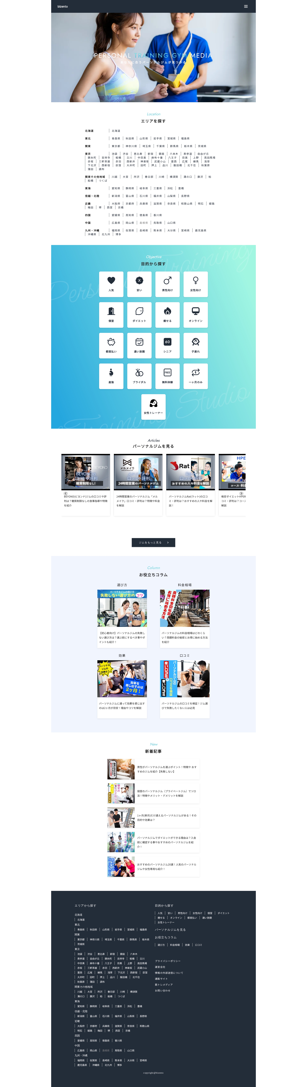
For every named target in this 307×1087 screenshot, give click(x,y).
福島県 (185, 138)
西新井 (131, 161)
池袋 (115, 154)
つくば (103, 180)
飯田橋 (177, 165)
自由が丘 (203, 154)
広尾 (185, 161)
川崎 (162, 177)
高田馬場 (210, 157)
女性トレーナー (166, 922)
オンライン (176, 917)
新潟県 (116, 196)
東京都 (116, 146)
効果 (187, 944)
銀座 (162, 154)
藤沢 (200, 177)
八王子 (172, 157)
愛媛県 (116, 215)
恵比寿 (138, 154)
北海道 (116, 131)
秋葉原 (205, 165)
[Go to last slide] (65, 493)
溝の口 (188, 177)
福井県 (158, 196)
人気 (160, 913)
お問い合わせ (162, 990)
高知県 (130, 215)
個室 (210, 913)
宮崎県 (185, 230)
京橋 (121, 207)
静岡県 (130, 188)
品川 (165, 165)
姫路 (212, 203)
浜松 (170, 188)
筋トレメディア (164, 984)
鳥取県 (158, 223)
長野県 (185, 196)
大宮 (126, 177)
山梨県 (171, 196)
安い (170, 913)
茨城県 (202, 146)
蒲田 (91, 169)
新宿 (151, 154)
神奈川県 (131, 146)
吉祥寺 (106, 157)
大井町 (131, 165)
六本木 (174, 154)
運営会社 (160, 966)
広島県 (116, 223)
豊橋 (181, 188)
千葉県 (160, 146)
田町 (143, 165)
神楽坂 (145, 161)
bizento (63, 6)
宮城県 (171, 138)
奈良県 (171, 203)
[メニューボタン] (245, 6)
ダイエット (224, 913)
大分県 (171, 230)
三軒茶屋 (104, 161)
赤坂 (91, 161)
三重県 (158, 188)
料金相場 (175, 944)
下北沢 (92, 165)
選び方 (161, 944)
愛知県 (116, 188)
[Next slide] (241, 493)
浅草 (207, 161)
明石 (201, 203)
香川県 (158, 215)
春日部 (149, 177)
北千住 (191, 165)
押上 (154, 165)
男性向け (182, 913)
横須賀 (174, 177)
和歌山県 (187, 203)
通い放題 (207, 917)
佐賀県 (130, 230)
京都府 (130, 203)
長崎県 (144, 230)
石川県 (144, 196)
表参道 (188, 154)
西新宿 (106, 165)
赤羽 (118, 161)
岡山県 (130, 223)
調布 (102, 169)
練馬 (196, 161)
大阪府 (116, 203)
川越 (115, 177)
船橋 (91, 180)
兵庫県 (144, 203)
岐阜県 (144, 188)
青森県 (116, 138)
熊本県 (158, 230)
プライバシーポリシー (168, 961)
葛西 (174, 161)
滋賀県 (158, 203)
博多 (118, 234)
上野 (196, 157)
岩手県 (158, 138)
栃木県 (188, 146)
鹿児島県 (201, 230)
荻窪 (118, 165)
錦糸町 (92, 157)
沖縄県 (92, 234)
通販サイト (161, 978)
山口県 (171, 223)
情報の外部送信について (169, 972)
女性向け (197, 913)
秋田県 (130, 138)
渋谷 (126, 154)
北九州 (106, 234)
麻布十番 (157, 157)
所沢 (137, 177)
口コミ (198, 944)
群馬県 (174, 146)
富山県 (130, 196)
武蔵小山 (160, 161)
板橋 (118, 157)
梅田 (91, 207)
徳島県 (144, 215)
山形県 (144, 138)
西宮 (110, 207)
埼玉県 (146, 146)
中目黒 (142, 157)
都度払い (192, 917)
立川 (129, 157)
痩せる (161, 917)
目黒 (185, 157)
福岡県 (116, 230)
